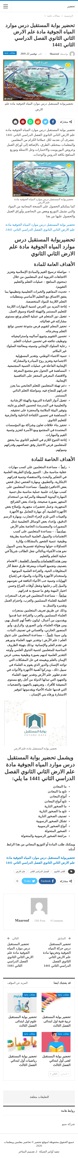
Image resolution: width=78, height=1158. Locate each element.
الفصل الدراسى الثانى (39, 871)
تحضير (71, 6)
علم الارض (20, 871)
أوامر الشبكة (46, 1151)
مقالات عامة (9, 53)
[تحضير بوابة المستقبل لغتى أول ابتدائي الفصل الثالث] (56, 1042)
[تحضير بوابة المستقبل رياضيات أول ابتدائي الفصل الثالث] (22, 1042)
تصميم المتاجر (27, 1151)
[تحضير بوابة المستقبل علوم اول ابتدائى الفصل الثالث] (22, 1003)
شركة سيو (68, 1124)
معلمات (8, 1142)
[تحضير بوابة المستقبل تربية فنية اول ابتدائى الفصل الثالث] (56, 1003)
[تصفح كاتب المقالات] (39, 906)
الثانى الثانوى (59, 871)
